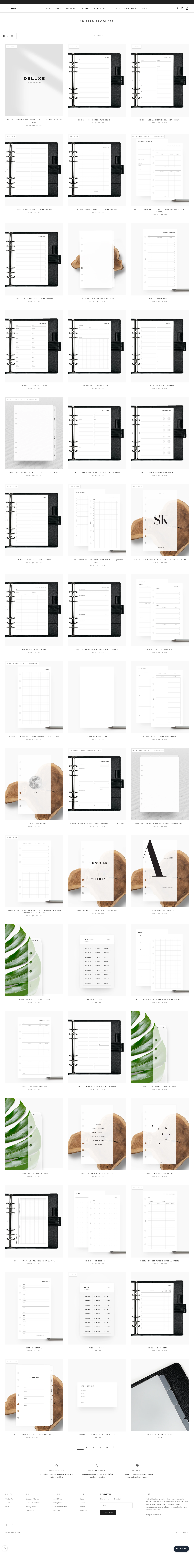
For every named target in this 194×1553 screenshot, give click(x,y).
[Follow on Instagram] (6, 1525)
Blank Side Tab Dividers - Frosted (160, 1435)
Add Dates (56, 1510)
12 (107, 1447)
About (145, 8)
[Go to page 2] (113, 1447)
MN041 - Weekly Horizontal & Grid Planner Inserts (160, 1000)
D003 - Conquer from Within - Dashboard (97, 910)
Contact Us (9, 1499)
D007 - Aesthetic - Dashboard (160, 910)
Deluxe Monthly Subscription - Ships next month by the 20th (34, 121)
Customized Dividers (60, 1506)
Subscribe (108, 1512)
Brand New (137, 1471)
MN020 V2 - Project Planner (97, 386)
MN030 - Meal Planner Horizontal (159, 736)
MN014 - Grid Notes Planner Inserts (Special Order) (34, 736)
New (48, 8)
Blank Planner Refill (97, 736)
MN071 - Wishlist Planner (159, 649)
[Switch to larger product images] (4, 36)
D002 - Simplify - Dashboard (159, 1174)
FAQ (7, 1506)
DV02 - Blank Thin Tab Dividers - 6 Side (97, 299)
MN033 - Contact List (34, 1348)
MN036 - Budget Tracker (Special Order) (159, 1261)
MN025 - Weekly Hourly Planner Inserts (97, 1087)
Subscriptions (131, 8)
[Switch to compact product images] (12, 36)
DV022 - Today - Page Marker (34, 1174)
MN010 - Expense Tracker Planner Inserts (97, 209)
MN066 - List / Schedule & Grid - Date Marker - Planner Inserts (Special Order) (34, 912)
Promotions (30, 1510)
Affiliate (82, 1506)
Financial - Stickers (97, 1000)
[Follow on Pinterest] (12, 1525)
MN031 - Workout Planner (34, 1087)
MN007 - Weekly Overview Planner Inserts (159, 120)
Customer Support (97, 1471)
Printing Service (58, 1503)
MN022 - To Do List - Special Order (34, 560)
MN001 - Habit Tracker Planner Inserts (160, 473)
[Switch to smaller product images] (8, 36)
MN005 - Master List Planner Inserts (34, 209)
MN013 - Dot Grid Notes (97, 1261)
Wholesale (83, 1510)
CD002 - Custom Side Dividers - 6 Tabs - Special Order (34, 472)
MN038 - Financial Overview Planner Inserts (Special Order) (160, 211)
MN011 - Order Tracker (160, 299)
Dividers (85, 8)
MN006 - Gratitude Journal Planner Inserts (97, 649)
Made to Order (56, 1471)
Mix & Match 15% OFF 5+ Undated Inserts (97, 2)
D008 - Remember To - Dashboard (97, 1174)
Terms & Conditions (33, 1503)
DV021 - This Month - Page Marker (159, 1087)
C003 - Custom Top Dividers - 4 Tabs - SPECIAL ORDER (160, 823)
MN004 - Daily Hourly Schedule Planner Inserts (97, 473)
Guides (82, 1503)
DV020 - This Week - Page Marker (34, 1000)
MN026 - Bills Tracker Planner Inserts (34, 299)
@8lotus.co (157, 1515)
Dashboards (71, 8)
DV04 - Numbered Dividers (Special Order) (34, 1435)
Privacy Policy (30, 1506)
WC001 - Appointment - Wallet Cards (97, 1435)
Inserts (57, 8)
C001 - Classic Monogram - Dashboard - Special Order (159, 559)
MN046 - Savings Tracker (34, 649)
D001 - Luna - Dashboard (34, 823)
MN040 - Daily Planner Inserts (159, 386)
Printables (115, 8)
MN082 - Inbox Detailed (159, 1348)
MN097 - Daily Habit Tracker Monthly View (34, 1261)
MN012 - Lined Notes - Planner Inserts (97, 120)
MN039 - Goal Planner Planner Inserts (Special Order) (97, 823)
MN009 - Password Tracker (34, 386)
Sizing (82, 1499)
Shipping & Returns (32, 1499)
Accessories (99, 8)
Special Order (58, 1499)
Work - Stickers (97, 1348)
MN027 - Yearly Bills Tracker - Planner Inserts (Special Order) (97, 561)
